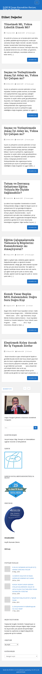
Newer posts (8, 389)
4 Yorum (29, 351)
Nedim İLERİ (21, 33)
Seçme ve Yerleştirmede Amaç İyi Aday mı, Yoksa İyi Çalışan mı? (21, 75)
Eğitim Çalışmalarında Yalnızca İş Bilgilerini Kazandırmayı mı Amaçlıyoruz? (19, 244)
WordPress (34, 670)
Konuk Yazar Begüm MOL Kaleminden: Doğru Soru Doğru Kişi (20, 297)
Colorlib (16, 670)
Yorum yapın (31, 33)
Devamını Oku (32, 60)
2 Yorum (30, 306)
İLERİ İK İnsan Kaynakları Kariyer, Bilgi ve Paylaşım (19, 8)
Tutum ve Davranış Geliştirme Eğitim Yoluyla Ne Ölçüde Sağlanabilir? (16, 188)
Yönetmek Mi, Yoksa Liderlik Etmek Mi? (18, 25)
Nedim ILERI (20, 351)
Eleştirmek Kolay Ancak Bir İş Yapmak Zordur (20, 344)
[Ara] (36, 427)
